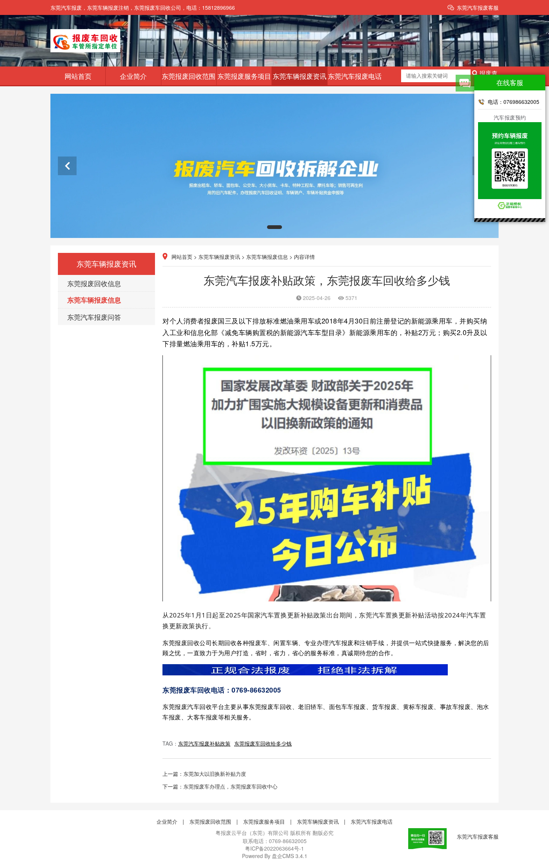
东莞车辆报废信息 (94, 300)
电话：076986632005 (513, 101)
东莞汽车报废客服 (478, 7)
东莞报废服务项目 (244, 76)
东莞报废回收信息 (94, 283)
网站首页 (78, 76)
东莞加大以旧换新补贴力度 (214, 773)
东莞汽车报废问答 (94, 317)
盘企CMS (275, 856)
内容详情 (304, 256)
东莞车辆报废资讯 (299, 76)
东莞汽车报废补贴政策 (204, 743)
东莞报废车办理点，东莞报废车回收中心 (230, 786)
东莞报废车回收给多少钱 (263, 743)
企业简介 (133, 76)
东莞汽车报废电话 (355, 76)
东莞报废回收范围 (188, 76)
